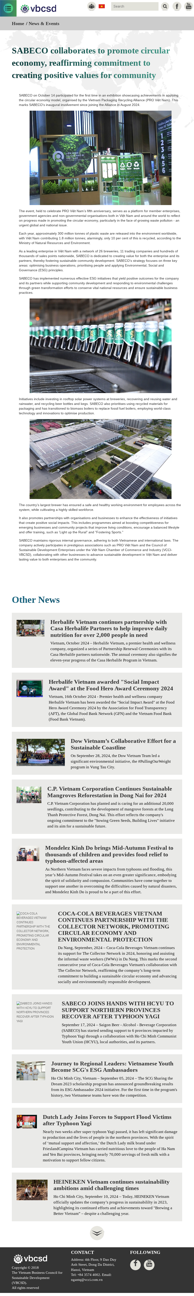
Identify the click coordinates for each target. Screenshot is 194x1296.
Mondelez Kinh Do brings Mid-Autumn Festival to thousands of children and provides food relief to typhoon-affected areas (109, 854)
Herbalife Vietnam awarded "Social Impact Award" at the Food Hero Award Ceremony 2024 (111, 685)
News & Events (44, 23)
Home (18, 23)
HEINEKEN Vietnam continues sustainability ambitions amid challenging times (111, 1184)
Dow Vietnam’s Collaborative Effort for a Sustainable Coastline (123, 744)
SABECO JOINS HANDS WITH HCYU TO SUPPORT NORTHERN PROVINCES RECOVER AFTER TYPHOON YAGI (118, 1010)
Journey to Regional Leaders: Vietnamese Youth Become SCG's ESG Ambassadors (112, 1066)
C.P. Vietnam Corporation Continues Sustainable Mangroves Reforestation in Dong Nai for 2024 (109, 791)
